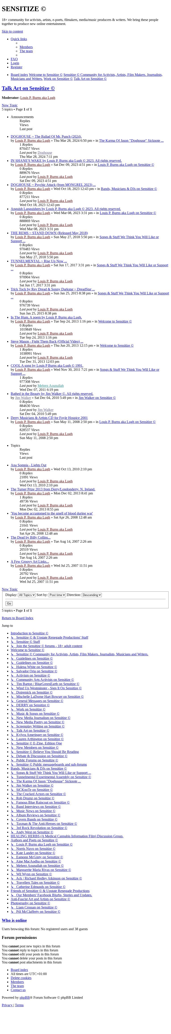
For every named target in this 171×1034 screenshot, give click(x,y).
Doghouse (45, 152)
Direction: (74, 595)
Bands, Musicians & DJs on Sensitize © (129, 189)
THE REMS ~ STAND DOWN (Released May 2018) (49, 233)
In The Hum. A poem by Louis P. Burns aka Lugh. (46, 317)
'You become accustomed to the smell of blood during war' (52, 513)
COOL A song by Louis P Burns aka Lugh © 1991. (47, 365)
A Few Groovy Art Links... (30, 561)
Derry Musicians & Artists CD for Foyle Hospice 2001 (49, 418)
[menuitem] (26, 47)
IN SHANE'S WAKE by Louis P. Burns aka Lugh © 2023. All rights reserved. (66, 161)
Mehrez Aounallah (51, 386)
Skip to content (12, 31)
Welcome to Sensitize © (115, 321)
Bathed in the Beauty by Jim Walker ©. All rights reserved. (52, 394)
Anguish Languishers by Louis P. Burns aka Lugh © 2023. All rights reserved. (66, 209)
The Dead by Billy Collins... (31, 537)
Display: (11, 595)
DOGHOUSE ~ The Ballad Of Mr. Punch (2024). (46, 136)
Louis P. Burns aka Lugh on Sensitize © (126, 165)
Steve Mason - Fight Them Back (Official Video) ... (47, 341)
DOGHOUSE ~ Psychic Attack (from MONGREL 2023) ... (53, 185)
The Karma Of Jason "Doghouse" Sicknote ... (131, 140)
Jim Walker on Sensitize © (97, 398)
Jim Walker (23, 398)
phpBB (25, 997)
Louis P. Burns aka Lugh (37, 98)
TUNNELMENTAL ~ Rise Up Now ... (39, 261)
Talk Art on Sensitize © (28, 88)
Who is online (14, 920)
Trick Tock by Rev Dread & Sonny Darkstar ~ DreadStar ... (53, 289)
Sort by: (43, 595)
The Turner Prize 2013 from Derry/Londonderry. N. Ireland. (53, 489)
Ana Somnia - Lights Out (28, 465)
